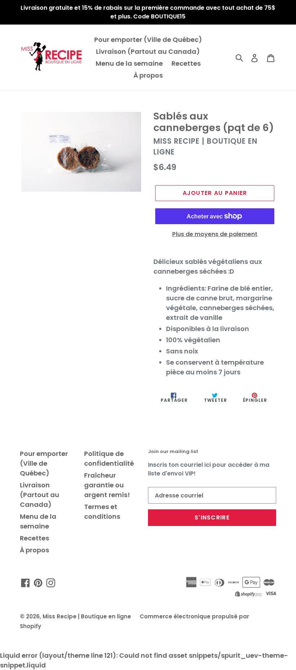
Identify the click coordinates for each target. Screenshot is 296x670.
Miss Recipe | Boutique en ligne (87, 616)
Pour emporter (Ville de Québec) (148, 39)
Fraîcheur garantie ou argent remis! (107, 485)
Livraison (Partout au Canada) (148, 51)
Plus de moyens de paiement (214, 234)
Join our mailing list (173, 451)
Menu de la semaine (129, 63)
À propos (148, 75)
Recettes (186, 63)
